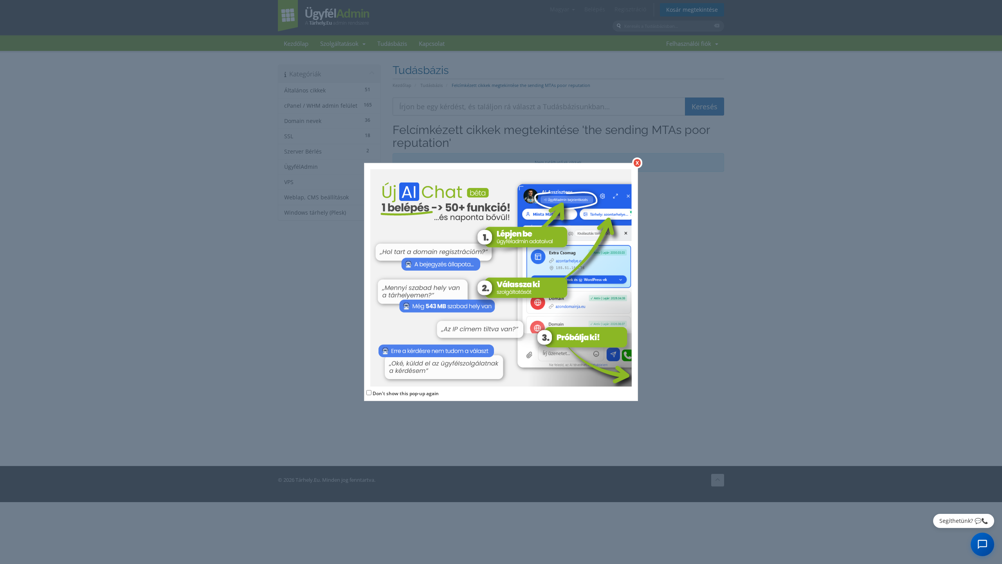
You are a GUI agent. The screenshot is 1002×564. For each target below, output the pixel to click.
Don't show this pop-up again (406, 393)
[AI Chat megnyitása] (982, 544)
